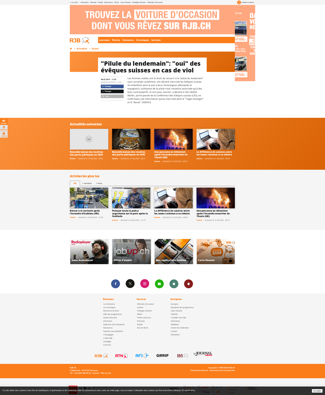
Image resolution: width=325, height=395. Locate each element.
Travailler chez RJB (178, 318)
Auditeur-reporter (247, 2)
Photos (116, 40)
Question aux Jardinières (113, 331)
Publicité (174, 314)
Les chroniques (109, 307)
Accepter (317, 391)
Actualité (82, 48)
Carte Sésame (125, 2)
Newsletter (175, 335)
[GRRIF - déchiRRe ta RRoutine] (162, 355)
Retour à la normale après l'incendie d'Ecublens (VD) (85, 212)
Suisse (95, 48)
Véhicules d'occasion (155, 2)
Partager (107, 86)
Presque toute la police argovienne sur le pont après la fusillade (130, 213)
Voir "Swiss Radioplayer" (216, 251)
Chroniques (142, 40)
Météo (139, 314)
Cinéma (140, 307)
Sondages (107, 341)
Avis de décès (142, 328)
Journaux (104, 40)
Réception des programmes (182, 307)
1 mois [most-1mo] (99, 183)
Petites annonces (144, 318)
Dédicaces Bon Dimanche (114, 324)
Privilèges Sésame (139, 2)
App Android (188, 283)
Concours (107, 345)
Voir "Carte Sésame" (173, 251)
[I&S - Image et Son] (182, 355)
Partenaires (175, 321)
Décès (116, 2)
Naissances (108, 2)
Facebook (115, 283)
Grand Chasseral (110, 318)
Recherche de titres (111, 311)
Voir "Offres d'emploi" (89, 251)
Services (156, 40)
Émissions (128, 40)
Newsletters (159, 283)
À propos (174, 304)
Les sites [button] (74, 2)
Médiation (175, 324)
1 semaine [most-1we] (87, 183)
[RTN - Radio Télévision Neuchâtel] (121, 355)
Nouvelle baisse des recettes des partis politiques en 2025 (86, 153)
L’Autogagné (108, 335)
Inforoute (93, 2)
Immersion (107, 321)
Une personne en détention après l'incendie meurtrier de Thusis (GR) (171, 154)
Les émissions (109, 304)
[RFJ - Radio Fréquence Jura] (142, 355)
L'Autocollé (107, 338)
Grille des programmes (112, 314)
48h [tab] (75, 183)
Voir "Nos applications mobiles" (131, 251)
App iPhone (173, 283)
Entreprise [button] (85, 2)
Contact (174, 331)
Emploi (100, 2)
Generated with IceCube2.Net (222, 370)
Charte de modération (180, 328)
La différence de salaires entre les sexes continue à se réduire (214, 153)
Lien (107, 96)
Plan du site (106, 373)
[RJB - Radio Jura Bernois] (101, 355)
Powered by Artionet (199, 370)
